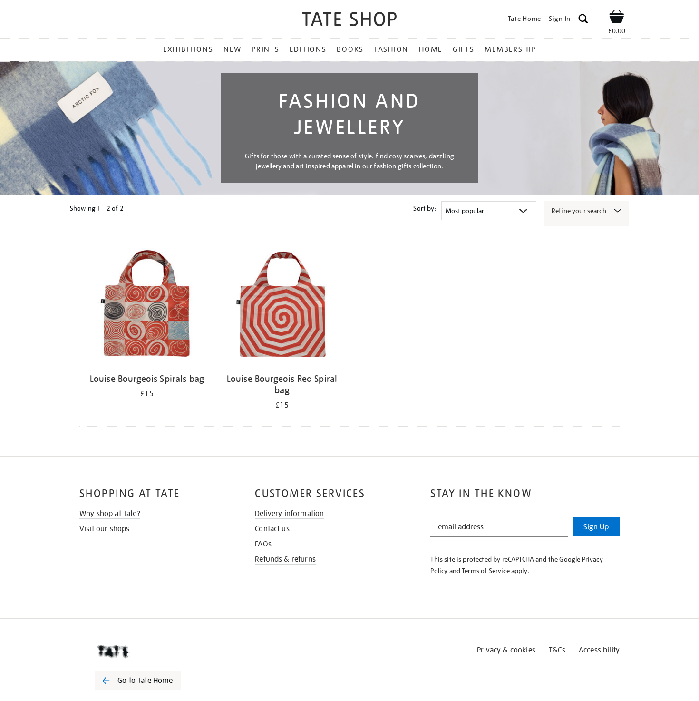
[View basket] (616, 18)
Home (430, 49)
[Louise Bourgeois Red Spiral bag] (282, 306)
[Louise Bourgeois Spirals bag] (147, 306)
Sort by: (424, 208)
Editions (308, 49)
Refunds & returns (285, 559)
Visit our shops (104, 529)
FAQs (263, 544)
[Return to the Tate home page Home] (349, 20)
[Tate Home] (154, 652)
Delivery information (289, 513)
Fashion (391, 49)
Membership (510, 49)
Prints (266, 49)
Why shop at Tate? (109, 513)
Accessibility (599, 650)
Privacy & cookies (506, 650)
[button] (583, 20)
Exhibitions (188, 49)
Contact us (272, 529)
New (232, 49)
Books (350, 49)
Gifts (464, 49)
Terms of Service (486, 570)
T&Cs (557, 650)
